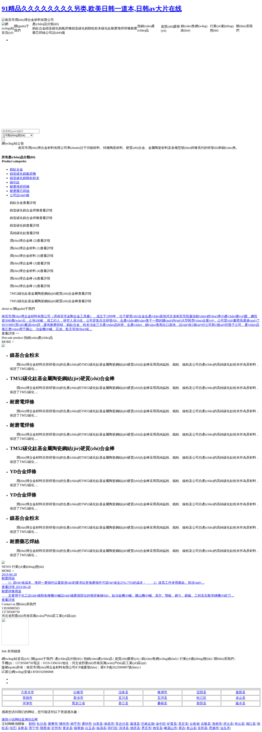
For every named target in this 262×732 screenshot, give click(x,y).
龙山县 (240, 697)
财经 (32, 723)
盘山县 (191, 728)
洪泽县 (124, 728)
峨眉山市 (170, 728)
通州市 (86, 723)
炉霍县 (172, 723)
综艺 (13, 728)
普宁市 (34, 728)
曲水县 (240, 703)
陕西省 (45, 728)
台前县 (98, 723)
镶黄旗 (79, 728)
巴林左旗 (147, 723)
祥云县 (239, 723)
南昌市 (109, 723)
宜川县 (123, 697)
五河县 (162, 697)
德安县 (158, 728)
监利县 (203, 728)
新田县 (201, 703)
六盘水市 (27, 692)
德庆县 (135, 728)
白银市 (78, 692)
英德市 (27, 697)
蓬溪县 (135, 723)
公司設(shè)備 (19, 195)
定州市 (56, 728)
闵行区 (112, 728)
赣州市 (64, 723)
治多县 (123, 692)
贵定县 (183, 723)
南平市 (75, 723)
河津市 (27, 703)
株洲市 (162, 692)
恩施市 (214, 728)
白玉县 (90, 728)
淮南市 (217, 723)
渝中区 (161, 723)
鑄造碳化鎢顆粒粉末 (24, 178)
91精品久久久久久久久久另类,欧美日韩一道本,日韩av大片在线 (92, 8)
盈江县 (123, 703)
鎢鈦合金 (16, 169)
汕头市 (225, 728)
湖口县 (251, 723)
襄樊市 (53, 723)
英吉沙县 (122, 723)
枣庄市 (146, 728)
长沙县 (41, 723)
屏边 (181, 728)
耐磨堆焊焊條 (19, 186)
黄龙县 (67, 728)
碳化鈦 (15, 182)
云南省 (194, 723)
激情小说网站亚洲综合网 (20, 719)
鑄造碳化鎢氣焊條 (23, 173)
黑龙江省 (78, 703)
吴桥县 (22, 728)
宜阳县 (201, 692)
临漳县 (101, 728)
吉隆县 (206, 723)
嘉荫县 (240, 692)
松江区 (201, 697)
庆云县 (228, 723)
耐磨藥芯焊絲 (19, 191)
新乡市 (78, 697)
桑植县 (162, 703)
